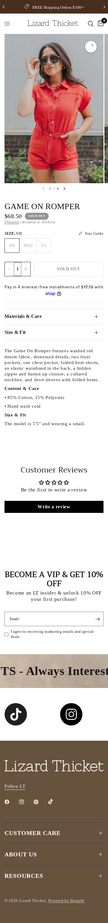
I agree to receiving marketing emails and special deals (52, 634)
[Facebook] (11, 801)
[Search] (91, 24)
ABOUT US (20, 854)
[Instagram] (25, 801)
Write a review (54, 506)
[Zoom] (91, 46)
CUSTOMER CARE (32, 833)
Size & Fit (15, 332)
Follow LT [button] (14, 786)
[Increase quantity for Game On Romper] (25, 269)
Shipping (11, 222)
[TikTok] (55, 801)
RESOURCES (23, 875)
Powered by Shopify (66, 900)
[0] (100, 24)
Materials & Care (23, 316)
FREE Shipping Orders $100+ (58, 7)
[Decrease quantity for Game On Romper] (9, 269)
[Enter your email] (98, 619)
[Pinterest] (40, 801)
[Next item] (64, 189)
